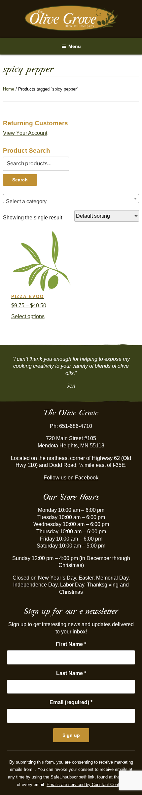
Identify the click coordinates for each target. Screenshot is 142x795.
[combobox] (71, 198)
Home (8, 89)
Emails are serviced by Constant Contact (86, 784)
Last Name (71, 673)
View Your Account (25, 133)
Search (20, 179)
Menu (74, 46)
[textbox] (71, 201)
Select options (28, 316)
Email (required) (71, 702)
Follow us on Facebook (71, 477)
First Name (71, 644)
